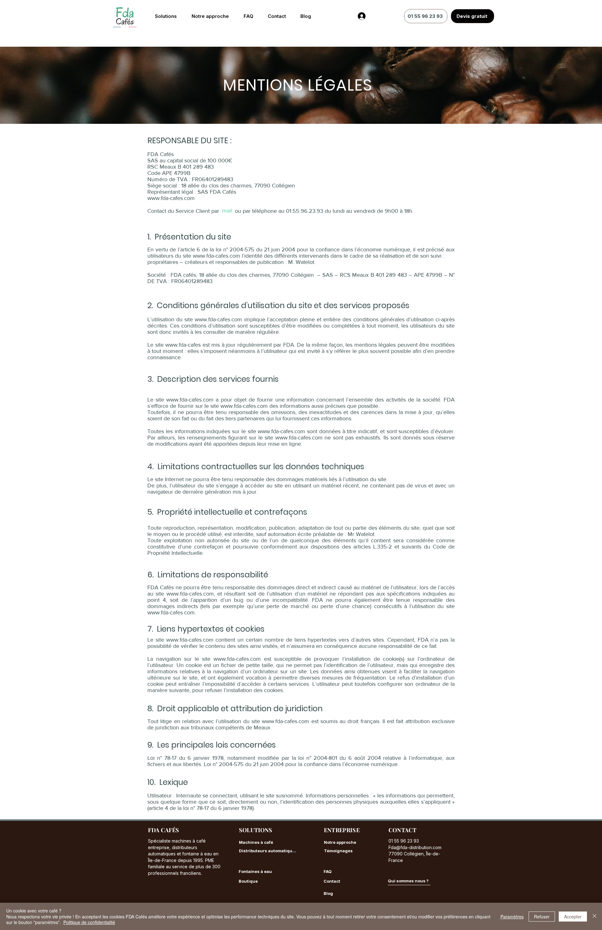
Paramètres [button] (512, 916)
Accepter (573, 916)
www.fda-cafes (183, 345)
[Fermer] (594, 916)
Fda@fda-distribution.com (414, 847)
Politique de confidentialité (89, 922)
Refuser (542, 916)
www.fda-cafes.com (171, 198)
